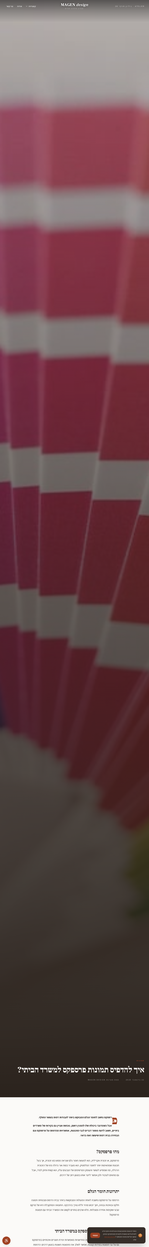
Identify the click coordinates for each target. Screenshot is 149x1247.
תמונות (140, 1061)
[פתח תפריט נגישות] (6, 1241)
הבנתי (95, 1235)
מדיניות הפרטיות (109, 1237)
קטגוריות (32, 6)
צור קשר (9, 6)
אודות (19, 6)
